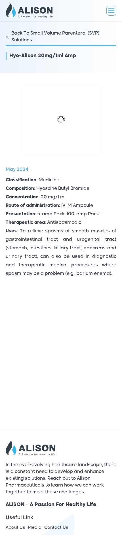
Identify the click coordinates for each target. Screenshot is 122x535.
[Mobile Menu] (111, 11)
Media (34, 527)
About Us (15, 527)
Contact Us (56, 527)
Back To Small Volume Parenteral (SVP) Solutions (55, 37)
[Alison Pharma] (32, 10)
